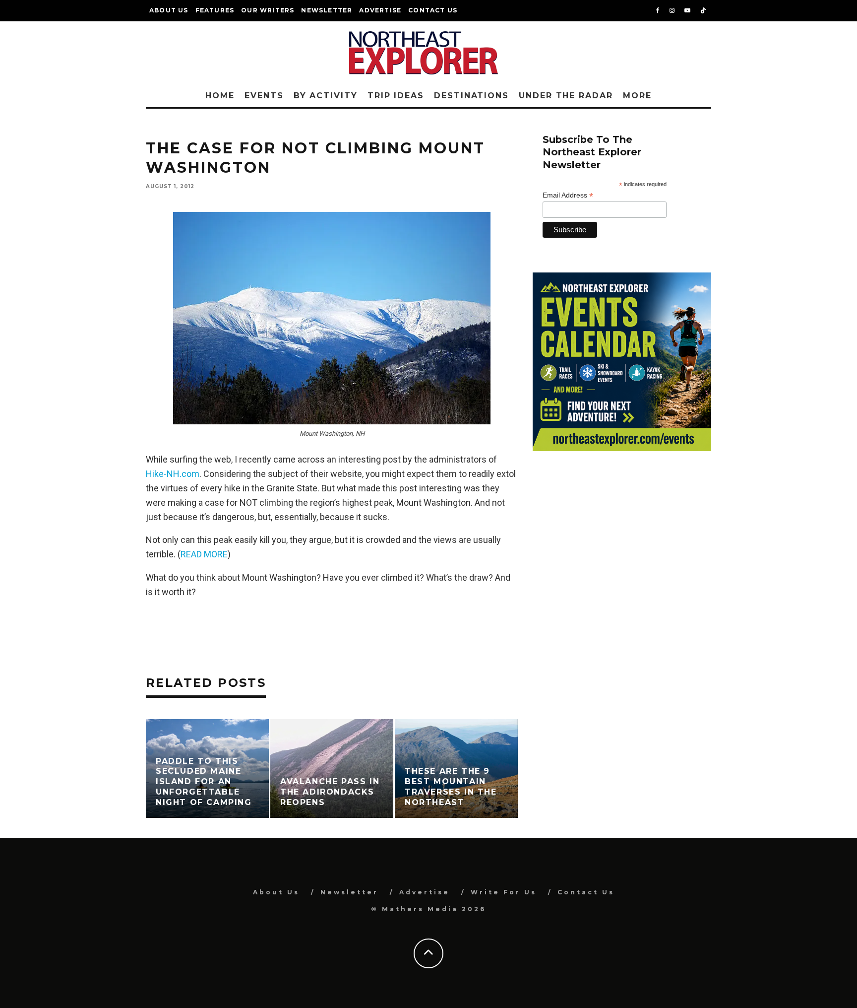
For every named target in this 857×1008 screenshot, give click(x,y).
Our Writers (267, 10)
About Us (168, 10)
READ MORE (204, 554)
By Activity (326, 95)
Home (220, 95)
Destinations (471, 95)
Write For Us (504, 892)
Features (215, 10)
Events (264, 95)
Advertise (380, 10)
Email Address (568, 195)
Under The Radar (566, 95)
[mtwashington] (331, 318)
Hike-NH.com (172, 474)
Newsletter (326, 10)
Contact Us (432, 10)
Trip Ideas (395, 95)
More (637, 95)
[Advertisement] (622, 540)
